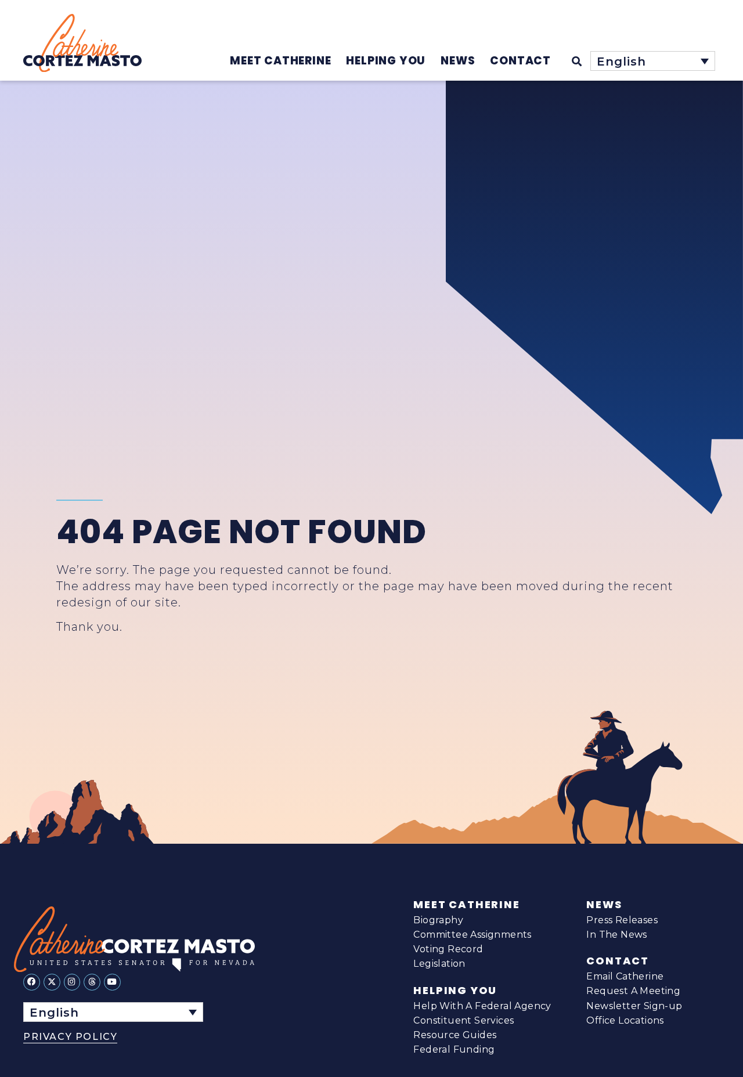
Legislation (439, 963)
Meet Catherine (466, 904)
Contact (617, 961)
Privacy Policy (70, 1036)
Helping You (455, 990)
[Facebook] (31, 982)
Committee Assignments (472, 934)
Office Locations (624, 1020)
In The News (616, 934)
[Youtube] (112, 982)
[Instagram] (72, 982)
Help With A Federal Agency (482, 1005)
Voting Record (448, 949)
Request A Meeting (633, 990)
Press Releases (622, 920)
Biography (438, 920)
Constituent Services (463, 1020)
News (604, 904)
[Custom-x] (52, 982)
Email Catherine (624, 976)
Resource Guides (454, 1034)
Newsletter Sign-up (634, 1005)
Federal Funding (454, 1049)
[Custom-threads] (92, 982)
